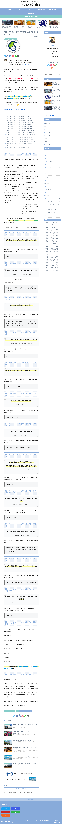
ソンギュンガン (22, 711)
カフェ (53, 155)
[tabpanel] (7, 24)
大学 (28, 711)
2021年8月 (52, 138)
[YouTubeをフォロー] (54, 65)
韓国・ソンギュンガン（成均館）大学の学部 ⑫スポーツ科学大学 (21, 142)
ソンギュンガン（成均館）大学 (10, 711)
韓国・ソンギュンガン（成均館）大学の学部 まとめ (18, 147)
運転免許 (53, 216)
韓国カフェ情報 (50, 820)
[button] (59, 74)
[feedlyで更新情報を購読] (56, 65)
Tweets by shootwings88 (49, 115)
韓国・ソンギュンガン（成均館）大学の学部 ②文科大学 (19, 120)
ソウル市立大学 (54, 201)
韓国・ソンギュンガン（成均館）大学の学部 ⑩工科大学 (19, 138)
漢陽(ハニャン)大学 (54, 209)
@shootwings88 (25, 64)
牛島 (54, 171)
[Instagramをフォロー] (51, 65)
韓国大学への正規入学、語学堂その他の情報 (14, 109)
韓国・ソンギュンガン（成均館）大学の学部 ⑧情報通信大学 (20, 132)
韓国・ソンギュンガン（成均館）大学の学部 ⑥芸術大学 (19, 128)
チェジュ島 (53, 167)
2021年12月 (52, 126)
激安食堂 (54, 161)
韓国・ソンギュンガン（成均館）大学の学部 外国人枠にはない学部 (52, 267)
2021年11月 (52, 129)
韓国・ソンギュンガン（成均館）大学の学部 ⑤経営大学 (19, 126)
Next (61, 24)
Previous (1, 24)
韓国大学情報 (57, 820)
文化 (53, 177)
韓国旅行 (52, 183)
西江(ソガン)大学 (54, 212)
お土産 (53, 186)
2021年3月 (52, 145)
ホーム (26, 820)
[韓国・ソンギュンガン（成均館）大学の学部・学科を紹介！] (10, 56)
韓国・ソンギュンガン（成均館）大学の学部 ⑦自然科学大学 (20, 130)
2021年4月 (52, 141)
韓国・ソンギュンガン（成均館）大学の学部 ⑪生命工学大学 (20, 140)
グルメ (53, 158)
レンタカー (53, 192)
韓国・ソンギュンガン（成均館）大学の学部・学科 (18, 116)
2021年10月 (52, 132)
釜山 (53, 180)
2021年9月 (52, 135)
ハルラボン (54, 189)
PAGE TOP (31, 800)
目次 (19, 114)
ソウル (53, 164)
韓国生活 (52, 195)
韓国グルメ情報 (43, 820)
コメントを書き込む (21, 788)
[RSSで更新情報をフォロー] (52, 68)
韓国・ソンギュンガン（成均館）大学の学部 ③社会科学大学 (20, 122)
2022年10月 (52, 123)
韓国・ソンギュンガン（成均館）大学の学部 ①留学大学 (19, 118)
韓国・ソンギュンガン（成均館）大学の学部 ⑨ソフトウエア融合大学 (52, 253)
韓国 (17, 711)
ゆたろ (52, 45)
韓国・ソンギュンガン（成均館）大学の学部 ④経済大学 (19, 124)
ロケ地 (53, 174)
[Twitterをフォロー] (48, 65)
